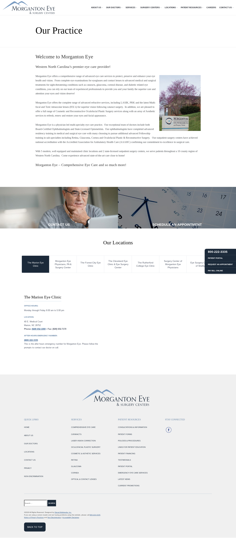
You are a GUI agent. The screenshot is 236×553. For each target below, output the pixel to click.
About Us (96, 7)
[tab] (35, 264)
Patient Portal (125, 466)
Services (130, 7)
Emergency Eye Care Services (133, 473)
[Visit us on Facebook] (168, 429)
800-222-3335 (95, 515)
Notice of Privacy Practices (34, 517)
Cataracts (76, 434)
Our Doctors (113, 7)
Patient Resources (191, 7)
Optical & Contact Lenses (83, 479)
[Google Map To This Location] (166, 322)
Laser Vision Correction (83, 441)
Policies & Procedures (129, 441)
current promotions (128, 486)
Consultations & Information (132, 427)
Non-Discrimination (54, 517)
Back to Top (34, 527)
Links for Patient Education (132, 447)
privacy (27, 468)
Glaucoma (76, 466)
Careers (211, 7)
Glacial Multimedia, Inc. (63, 512)
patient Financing (126, 453)
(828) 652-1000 (39, 329)
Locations (170, 7)
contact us (29, 460)
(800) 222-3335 (31, 340)
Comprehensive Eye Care (83, 427)
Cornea (75, 473)
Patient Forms (125, 434)
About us (28, 435)
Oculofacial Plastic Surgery (85, 447)
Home (26, 427)
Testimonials (124, 460)
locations (29, 452)
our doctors (31, 444)
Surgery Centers (150, 7)
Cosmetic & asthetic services (85, 453)
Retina (74, 460)
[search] (62, 503)
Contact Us (225, 7)
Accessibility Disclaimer (70, 517)
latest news (124, 479)
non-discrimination (33, 476)
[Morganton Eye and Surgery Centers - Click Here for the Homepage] (28, 7)
